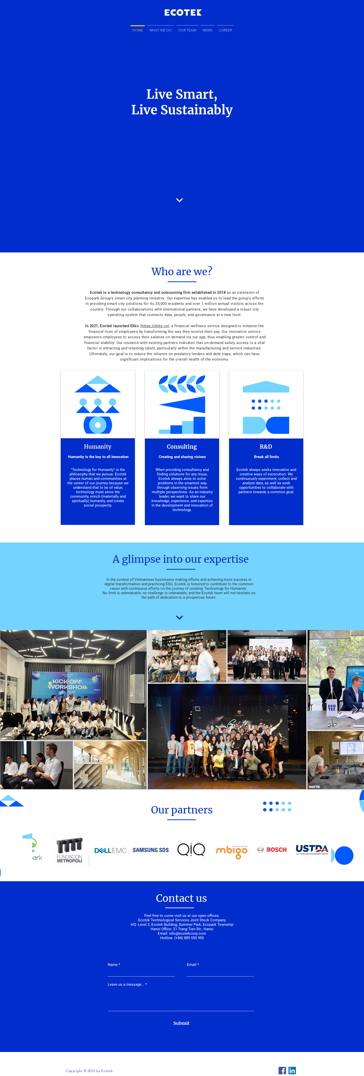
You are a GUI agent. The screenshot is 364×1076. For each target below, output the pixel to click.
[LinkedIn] (292, 1070)
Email (191, 965)
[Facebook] (282, 1070)
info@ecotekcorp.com (187, 933)
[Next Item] (355, 709)
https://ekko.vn (154, 326)
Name (113, 965)
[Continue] (179, 200)
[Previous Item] (41, 850)
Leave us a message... (126, 984)
